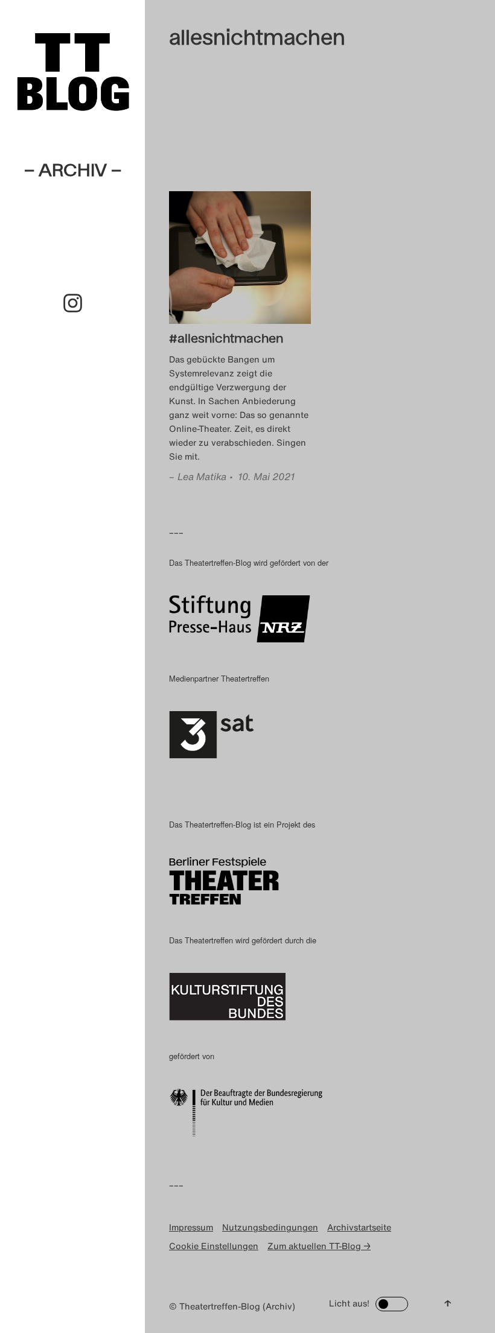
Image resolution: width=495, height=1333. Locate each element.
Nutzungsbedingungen (270, 1227)
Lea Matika (201, 476)
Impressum (191, 1227)
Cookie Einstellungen (213, 1246)
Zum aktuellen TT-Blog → (319, 1246)
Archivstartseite (359, 1227)
